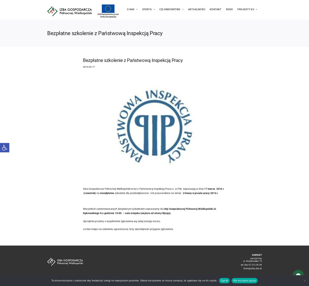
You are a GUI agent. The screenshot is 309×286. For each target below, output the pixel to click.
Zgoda (224, 280)
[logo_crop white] (65, 258)
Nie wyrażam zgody (244, 280)
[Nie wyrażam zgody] (304, 280)
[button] (4, 147)
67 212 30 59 (255, 265)
